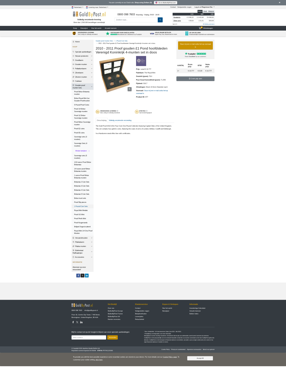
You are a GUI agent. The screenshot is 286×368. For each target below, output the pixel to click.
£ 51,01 (201, 21)
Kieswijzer (84, 28)
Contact (173, 7)
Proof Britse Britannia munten (81, 93)
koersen (111, 28)
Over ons (111, 308)
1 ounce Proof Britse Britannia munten (81, 176)
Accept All (200, 358)
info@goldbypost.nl (91, 310)
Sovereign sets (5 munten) (80, 157)
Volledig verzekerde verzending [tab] (120, 120)
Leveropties (139, 316)
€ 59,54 (191, 21)
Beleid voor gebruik (208, 349)
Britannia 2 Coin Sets (81, 182)
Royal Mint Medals (81, 210)
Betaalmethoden (141, 314)
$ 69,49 (211, 21)
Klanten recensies (114, 319)
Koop (75, 28)
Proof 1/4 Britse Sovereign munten (80, 110)
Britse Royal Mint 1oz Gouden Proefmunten (82, 99)
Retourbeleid (139, 319)
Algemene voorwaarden (194, 349)
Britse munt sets (80, 198)
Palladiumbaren (80, 68)
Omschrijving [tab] (101, 120)
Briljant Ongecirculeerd (82, 227)
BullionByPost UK (114, 316)
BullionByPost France (115, 314)
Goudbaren (79, 60)
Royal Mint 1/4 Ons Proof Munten (83, 232)
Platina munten (80, 246)
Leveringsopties (155, 333)
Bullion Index (193, 314)
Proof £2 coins (79, 129)
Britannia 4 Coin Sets (81, 190)
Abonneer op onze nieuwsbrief (79, 268)
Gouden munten (81, 64)
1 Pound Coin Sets (122, 41)
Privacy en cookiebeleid (178, 349)
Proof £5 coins (79, 133)
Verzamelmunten (81, 238)
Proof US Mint (79, 214)
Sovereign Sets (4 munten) (80, 144)
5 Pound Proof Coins (81, 105)
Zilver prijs (177, 21)
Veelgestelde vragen (184, 7)
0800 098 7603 (77, 310)
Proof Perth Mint (80, 218)
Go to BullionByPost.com (167, 3)
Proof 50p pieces (80, 202)
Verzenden (112, 337)
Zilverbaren (79, 73)
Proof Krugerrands (80, 223)
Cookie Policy (165, 349)
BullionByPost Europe (115, 311)
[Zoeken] (160, 19)
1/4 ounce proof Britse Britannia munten (82, 170)
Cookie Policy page (170, 357)
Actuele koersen (195, 311)
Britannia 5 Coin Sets (81, 194)
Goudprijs (176, 17)
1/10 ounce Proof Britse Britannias (82, 163)
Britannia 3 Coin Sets (81, 186)
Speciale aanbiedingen (83, 52)
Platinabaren (79, 242)
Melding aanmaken (209, 24)
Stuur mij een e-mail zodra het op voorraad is (195, 45)
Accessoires (79, 257)
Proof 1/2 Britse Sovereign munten (80, 116)
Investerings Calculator (197, 308)
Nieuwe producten (81, 56)
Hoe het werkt (96, 28)
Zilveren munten (81, 77)
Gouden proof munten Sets (104, 41)
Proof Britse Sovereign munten (82, 123)
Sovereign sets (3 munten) (80, 138)
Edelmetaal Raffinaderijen (78, 251)
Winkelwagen (207, 28)
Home (77, 42)
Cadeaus (78, 81)
